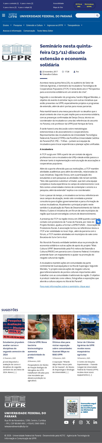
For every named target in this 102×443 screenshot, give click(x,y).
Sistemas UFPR (89, 5)
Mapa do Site (58, 7)
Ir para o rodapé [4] (25, 7)
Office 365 (79, 5)
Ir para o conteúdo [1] (11, 3)
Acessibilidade (58, 3)
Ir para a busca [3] (9, 7)
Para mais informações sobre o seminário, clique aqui (65, 286)
